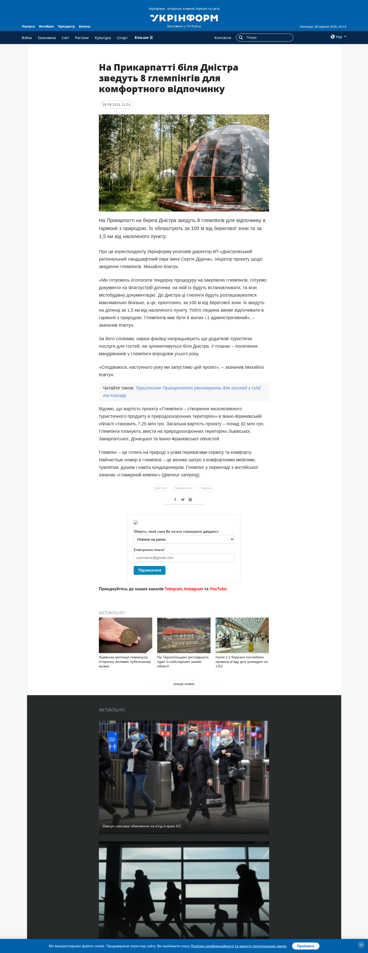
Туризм (206, 488)
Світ (65, 37)
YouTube (218, 589)
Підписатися (149, 570)
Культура (103, 37)
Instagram (193, 589)
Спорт (122, 37)
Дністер (160, 488)
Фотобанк (46, 26)
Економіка (47, 37)
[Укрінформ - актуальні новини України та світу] (184, 17)
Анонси (84, 26)
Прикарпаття (183, 488)
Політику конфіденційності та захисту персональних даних (239, 946)
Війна (27, 37)
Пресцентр (66, 26)
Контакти (223, 37)
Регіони (82, 37)
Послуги (28, 26)
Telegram (173, 589)
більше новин (184, 684)
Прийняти (305, 946)
